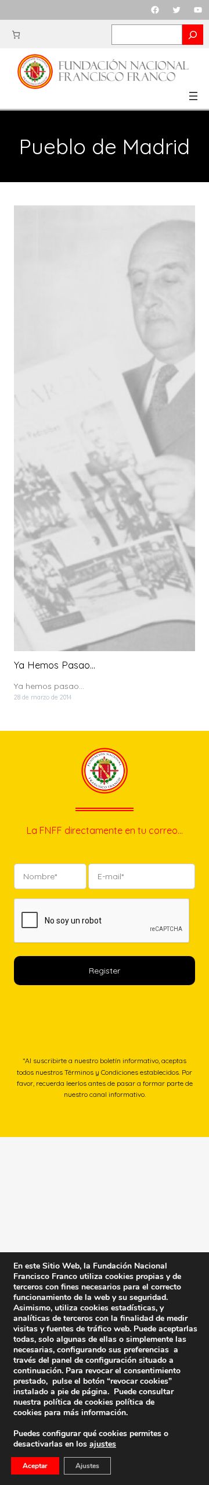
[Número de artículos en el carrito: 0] (16, 34)
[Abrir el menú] (193, 96)
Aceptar (35, 1465)
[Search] (192, 34)
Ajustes (87, 1465)
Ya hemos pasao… (54, 665)
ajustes (102, 1444)
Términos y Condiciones (101, 1072)
